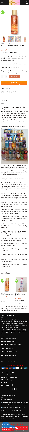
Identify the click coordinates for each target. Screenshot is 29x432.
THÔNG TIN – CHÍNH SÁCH (8, 338)
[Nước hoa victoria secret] (7, 284)
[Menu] (2, 2)
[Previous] (3, 21)
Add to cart (14, 76)
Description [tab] (4, 100)
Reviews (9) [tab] (4, 103)
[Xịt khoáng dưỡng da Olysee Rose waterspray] (21, 284)
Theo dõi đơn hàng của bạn (9, 377)
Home (2, 43)
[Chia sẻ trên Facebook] (5, 92)
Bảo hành (4, 382)
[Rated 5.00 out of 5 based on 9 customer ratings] (14, 50)
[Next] (25, 21)
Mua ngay (4, 301)
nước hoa (8, 43)
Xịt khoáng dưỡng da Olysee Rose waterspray (21, 295)
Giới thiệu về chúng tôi (7, 380)
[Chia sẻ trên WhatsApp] (2, 92)
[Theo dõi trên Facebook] (14, 389)
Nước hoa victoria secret (7, 294)
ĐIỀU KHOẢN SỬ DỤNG (7, 341)
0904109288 (6, 430)
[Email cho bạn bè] (10, 92)
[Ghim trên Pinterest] (13, 92)
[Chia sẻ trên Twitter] (8, 92)
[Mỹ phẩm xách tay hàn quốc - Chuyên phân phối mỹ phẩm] (14, 2)
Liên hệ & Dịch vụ (6, 374)
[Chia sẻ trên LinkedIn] (16, 92)
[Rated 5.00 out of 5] (4, 297)
